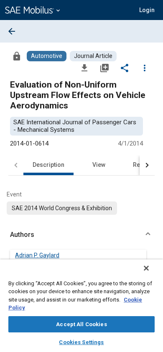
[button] (81, 234)
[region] (81, 305)
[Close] (146, 268)
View (98, 164)
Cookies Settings (81, 342)
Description (48, 164)
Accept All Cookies (81, 324)
